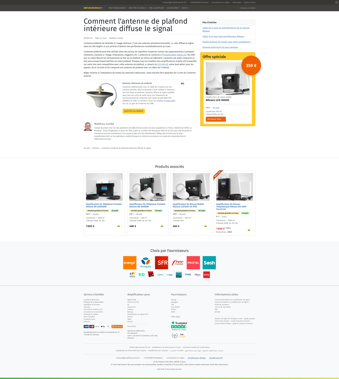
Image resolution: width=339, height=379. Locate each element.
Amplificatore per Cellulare (158, 351)
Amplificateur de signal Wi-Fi (137, 314)
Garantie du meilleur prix (93, 309)
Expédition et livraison (92, 305)
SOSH (173, 312)
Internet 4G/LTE (133, 302)
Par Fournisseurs (117, 8)
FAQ (216, 309)
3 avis (224, 216)
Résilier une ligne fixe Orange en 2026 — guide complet (235, 319)
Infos (184, 8)
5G (128, 305)
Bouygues (174, 302)
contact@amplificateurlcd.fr (174, 2)
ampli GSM (170, 101)
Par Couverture (156, 8)
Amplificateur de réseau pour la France (166, 347)
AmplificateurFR (215, 358)
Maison (130, 321)
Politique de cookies (91, 314)
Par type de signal (137, 8)
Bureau (130, 317)
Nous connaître (89, 317)
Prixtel (173, 309)
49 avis (96, 214)
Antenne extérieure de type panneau (220, 47)
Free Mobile (175, 307)
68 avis (139, 214)
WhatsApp (237, 2)
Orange (173, 300)
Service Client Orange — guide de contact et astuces (234, 323)
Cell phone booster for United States (196, 347)
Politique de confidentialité (93, 302)
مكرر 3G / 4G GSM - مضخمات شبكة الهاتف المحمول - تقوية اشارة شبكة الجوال (196, 351)
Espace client (249, 2)
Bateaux (130, 312)
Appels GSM (131, 300)
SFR (172, 305)
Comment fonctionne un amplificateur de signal (232, 300)
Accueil (87, 148)
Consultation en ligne (220, 2)
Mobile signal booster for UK (139, 347)
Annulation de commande (93, 312)
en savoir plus (214, 119)
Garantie (87, 307)
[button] (336, 2)
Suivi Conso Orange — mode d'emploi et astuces (232, 321)
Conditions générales (91, 300)
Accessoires (172, 8)
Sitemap (87, 321)
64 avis (183, 214)
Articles (96, 148)
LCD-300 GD (162, 64)
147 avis (216, 107)
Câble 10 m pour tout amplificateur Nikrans (223, 36)
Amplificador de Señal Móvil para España (131, 351)
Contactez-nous (89, 319)
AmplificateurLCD (93, 8)
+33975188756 (195, 2)
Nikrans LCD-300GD (217, 99)
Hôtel (129, 319)
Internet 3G (131, 307)
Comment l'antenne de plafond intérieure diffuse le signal (126, 148)
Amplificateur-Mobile (197, 358)
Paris (178, 317)
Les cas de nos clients (223, 307)
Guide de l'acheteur (222, 305)
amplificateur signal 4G (174, 55)
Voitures (130, 309)
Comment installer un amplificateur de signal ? (232, 302)
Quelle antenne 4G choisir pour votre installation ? (226, 42)
